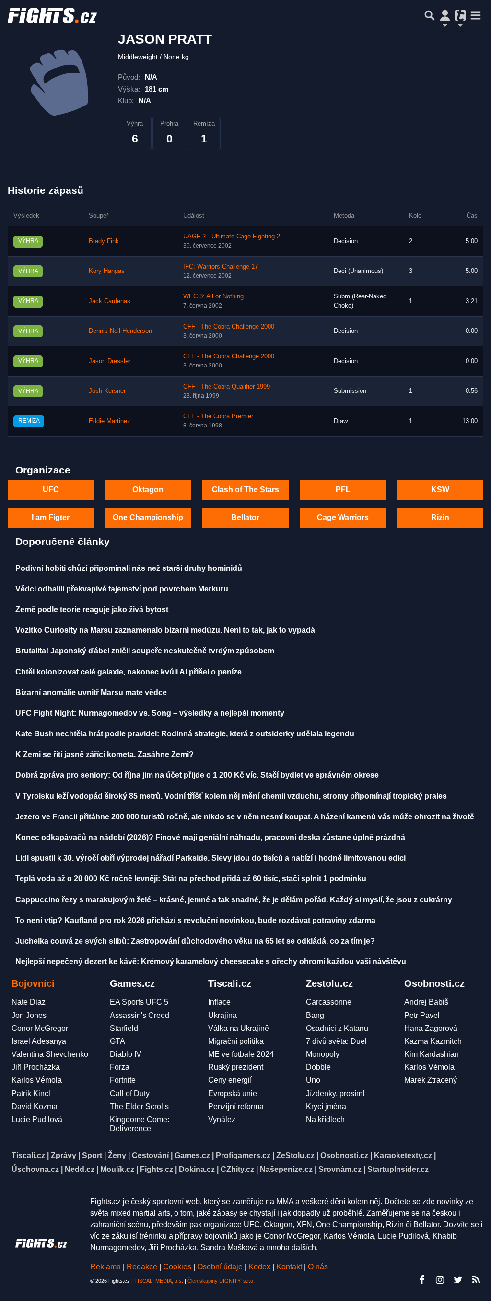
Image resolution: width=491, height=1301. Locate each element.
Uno (313, 1080)
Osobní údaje (220, 1267)
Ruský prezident (235, 1067)
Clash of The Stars (245, 489)
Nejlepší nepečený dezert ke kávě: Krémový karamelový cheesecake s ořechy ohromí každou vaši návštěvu (210, 962)
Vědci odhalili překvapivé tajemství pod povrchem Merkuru (121, 589)
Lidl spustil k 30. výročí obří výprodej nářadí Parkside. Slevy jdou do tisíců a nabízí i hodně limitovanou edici (210, 858)
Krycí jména (326, 1106)
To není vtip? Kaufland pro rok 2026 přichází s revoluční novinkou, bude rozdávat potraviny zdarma (195, 920)
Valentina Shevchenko (50, 1054)
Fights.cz (156, 1169)
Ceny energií (230, 1080)
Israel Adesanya (39, 1041)
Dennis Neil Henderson (120, 331)
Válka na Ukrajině (238, 1028)
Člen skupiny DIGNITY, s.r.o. (221, 1281)
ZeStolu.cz (295, 1155)
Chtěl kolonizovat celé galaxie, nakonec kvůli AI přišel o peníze (128, 672)
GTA (117, 1041)
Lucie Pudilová (37, 1119)
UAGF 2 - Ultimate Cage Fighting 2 (231, 236)
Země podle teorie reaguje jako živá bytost (91, 609)
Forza (119, 1067)
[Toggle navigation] (475, 15)
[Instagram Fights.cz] (440, 1280)
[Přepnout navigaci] (445, 15)
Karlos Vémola (37, 1080)
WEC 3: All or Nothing (213, 296)
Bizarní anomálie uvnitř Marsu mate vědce (91, 692)
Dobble (318, 1067)
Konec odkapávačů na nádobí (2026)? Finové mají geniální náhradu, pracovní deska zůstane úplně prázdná (210, 837)
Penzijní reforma (236, 1106)
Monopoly (322, 1054)
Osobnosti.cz (344, 1155)
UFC (51, 489)
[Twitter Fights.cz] (458, 1280)
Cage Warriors (343, 517)
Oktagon (148, 489)
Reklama (105, 1267)
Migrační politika (236, 1041)
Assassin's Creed (139, 1015)
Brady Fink (104, 241)
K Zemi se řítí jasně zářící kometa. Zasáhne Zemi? (104, 754)
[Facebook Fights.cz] (421, 1280)
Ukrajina (222, 1015)
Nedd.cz (79, 1169)
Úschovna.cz (35, 1169)
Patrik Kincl (31, 1093)
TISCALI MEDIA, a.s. (158, 1281)
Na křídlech (325, 1119)
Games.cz (192, 1155)
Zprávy (63, 1155)
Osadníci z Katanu (337, 1028)
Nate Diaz (29, 1002)
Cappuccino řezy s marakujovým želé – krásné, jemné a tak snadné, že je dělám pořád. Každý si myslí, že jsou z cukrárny (233, 900)
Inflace (219, 1002)
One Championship (148, 517)
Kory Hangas (107, 271)
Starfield (124, 1028)
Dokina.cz (197, 1169)
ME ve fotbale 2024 (241, 1054)
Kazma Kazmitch (433, 1041)
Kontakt (290, 1267)
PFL (343, 489)
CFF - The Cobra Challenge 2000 (228, 326)
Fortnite (123, 1080)
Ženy (117, 1155)
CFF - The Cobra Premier (218, 416)
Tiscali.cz (28, 1155)
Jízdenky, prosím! (335, 1093)
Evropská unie (232, 1093)
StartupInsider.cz (398, 1169)
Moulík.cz (117, 1169)
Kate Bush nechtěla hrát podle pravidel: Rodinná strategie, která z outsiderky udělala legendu (184, 734)
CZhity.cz (237, 1169)
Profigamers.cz (243, 1155)
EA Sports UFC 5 (139, 1002)
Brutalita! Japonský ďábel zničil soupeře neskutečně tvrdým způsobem (144, 651)
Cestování (150, 1155)
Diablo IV (125, 1054)
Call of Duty (130, 1093)
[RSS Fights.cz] (476, 1280)
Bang (315, 1015)
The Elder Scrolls (139, 1106)
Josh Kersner (107, 391)
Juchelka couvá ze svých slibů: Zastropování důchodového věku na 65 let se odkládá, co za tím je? (195, 941)
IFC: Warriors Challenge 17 (220, 266)
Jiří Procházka (36, 1067)
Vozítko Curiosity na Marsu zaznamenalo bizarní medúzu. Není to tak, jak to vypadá (165, 630)
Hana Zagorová (430, 1028)
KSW (440, 489)
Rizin (440, 517)
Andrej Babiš (426, 1002)
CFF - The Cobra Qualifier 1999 (226, 386)
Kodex (260, 1267)
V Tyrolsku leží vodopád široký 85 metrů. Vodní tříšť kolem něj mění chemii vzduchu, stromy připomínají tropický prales (231, 796)
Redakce (142, 1267)
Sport (92, 1155)
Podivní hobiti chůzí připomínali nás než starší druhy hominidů (128, 568)
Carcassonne (328, 1002)
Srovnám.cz (340, 1169)
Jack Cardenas (109, 301)
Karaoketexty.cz (403, 1155)
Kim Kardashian (431, 1054)
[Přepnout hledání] (429, 15)
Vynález (221, 1119)
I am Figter (51, 517)
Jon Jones (29, 1015)
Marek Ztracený (430, 1080)
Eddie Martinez (109, 421)
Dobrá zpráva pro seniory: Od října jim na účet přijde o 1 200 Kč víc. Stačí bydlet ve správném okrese (197, 775)
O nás (318, 1267)
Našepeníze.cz (286, 1169)
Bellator (245, 517)
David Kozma (35, 1106)
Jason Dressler (109, 361)
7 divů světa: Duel (336, 1041)
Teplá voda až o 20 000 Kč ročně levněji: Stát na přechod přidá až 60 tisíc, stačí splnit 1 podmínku (190, 879)
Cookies (177, 1267)
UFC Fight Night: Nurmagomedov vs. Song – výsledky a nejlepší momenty (149, 713)
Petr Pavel (422, 1015)
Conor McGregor (40, 1028)
